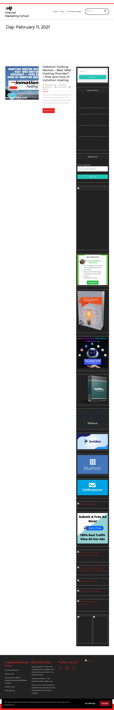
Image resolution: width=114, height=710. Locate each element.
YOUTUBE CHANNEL (74, 11)
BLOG (62, 11)
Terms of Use (9, 674)
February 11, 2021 (50, 85)
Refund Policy (10, 690)
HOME (55, 11)
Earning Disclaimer (11, 670)
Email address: (84, 165)
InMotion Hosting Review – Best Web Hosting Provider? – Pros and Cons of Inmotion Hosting (57, 73)
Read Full (49, 111)
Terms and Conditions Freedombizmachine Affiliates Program (16, 680)
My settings (90, 703)
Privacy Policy (10, 687)
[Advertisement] (57, 47)
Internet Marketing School (17, 14)
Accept (105, 703)
